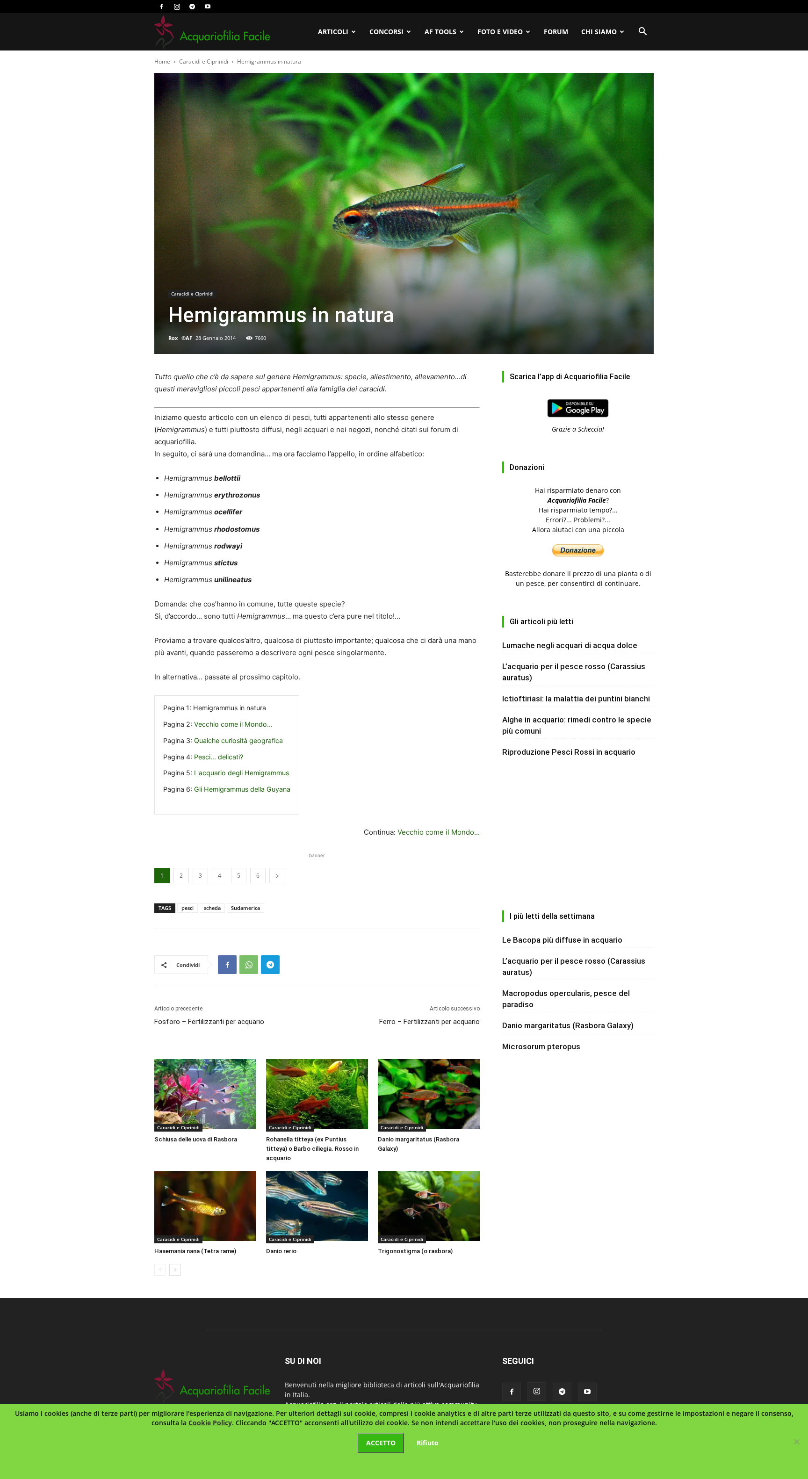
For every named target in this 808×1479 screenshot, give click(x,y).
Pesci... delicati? (218, 757)
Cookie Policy (210, 1422)
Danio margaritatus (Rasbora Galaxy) (568, 1025)
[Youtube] (208, 6)
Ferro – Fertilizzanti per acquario (429, 1021)
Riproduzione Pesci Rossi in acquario (568, 752)
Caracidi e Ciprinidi (203, 61)
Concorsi (386, 31)
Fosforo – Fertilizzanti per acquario (209, 1021)
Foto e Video (500, 31)
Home (162, 61)
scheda (212, 907)
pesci (187, 907)
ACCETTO (381, 1442)
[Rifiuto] (796, 1441)
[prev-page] (160, 1270)
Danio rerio (281, 1251)
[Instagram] (177, 6)
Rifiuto (428, 1442)
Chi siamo (599, 31)
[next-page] (175, 1270)
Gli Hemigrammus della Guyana (242, 789)
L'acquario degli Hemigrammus (241, 773)
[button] (642, 32)
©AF (186, 337)
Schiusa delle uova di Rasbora (195, 1139)
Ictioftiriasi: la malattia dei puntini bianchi (576, 698)
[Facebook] (161, 6)
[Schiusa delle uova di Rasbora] (205, 1095)
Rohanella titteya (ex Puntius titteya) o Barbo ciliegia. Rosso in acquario (312, 1149)
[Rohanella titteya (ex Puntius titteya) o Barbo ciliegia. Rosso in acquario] (317, 1095)
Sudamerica (245, 907)
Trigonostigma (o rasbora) (415, 1251)
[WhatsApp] (248, 964)
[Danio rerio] (317, 1207)
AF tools (440, 31)
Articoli (333, 31)
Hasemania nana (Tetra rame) (195, 1251)
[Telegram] (192, 6)
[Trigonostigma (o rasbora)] (429, 1207)
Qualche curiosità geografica (238, 740)
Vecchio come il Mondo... (233, 724)
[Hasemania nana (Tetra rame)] (205, 1207)
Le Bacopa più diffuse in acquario (562, 940)
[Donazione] (578, 553)
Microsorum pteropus (541, 1046)
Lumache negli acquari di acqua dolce (569, 645)
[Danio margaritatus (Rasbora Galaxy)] (429, 1095)
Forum (556, 31)
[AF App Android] (578, 419)
